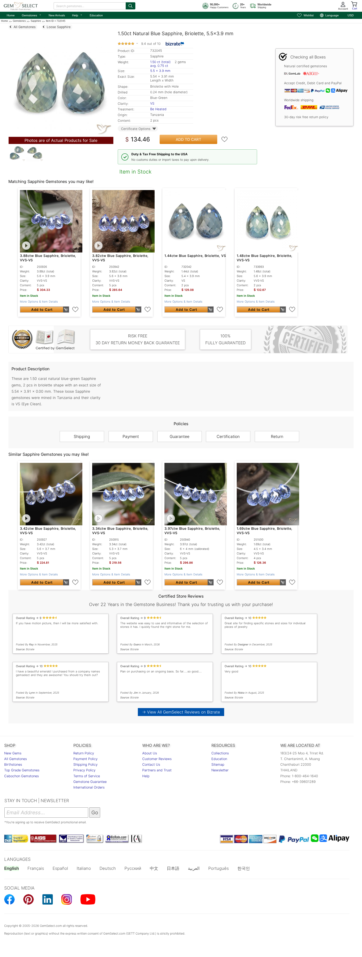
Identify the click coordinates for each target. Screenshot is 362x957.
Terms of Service (86, 776)
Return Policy (83, 753)
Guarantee (179, 436)
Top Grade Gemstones (21, 770)
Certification (228, 436)
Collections (220, 753)
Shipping (82, 436)
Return (277, 436)
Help (77, 15)
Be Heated (158, 109)
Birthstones (13, 764)
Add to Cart (188, 139)
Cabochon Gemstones (21, 776)
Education (96, 15)
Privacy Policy (84, 770)
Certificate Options (135, 129)
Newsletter (220, 770)
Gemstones (31, 15)
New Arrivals (57, 15)
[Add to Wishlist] (224, 139)
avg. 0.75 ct (159, 66)
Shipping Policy (85, 764)
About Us (149, 753)
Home (11, 15)
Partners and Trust (157, 770)
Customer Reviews (157, 759)
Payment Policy (85, 759)
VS (152, 103)
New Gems (12, 753)
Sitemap (217, 764)
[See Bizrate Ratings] (175, 44)
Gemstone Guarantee (90, 782)
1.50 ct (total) (160, 62)
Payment (131, 436)
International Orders (89, 787)
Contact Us (151, 764)
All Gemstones (15, 759)
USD (351, 15)
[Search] (130, 5)
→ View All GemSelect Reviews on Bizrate (181, 712)
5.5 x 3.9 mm (160, 71)
